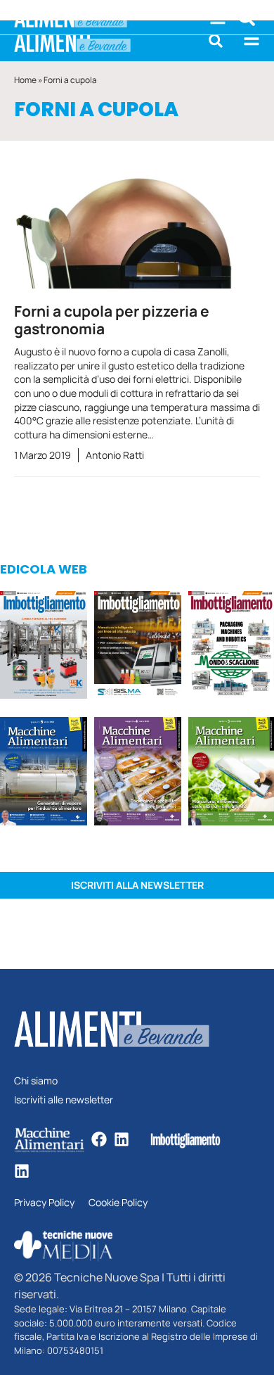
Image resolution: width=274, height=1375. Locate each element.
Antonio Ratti (115, 455)
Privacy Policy (44, 1203)
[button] (215, 40)
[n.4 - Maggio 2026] (137, 647)
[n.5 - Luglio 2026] (43, 647)
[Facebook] (99, 1139)
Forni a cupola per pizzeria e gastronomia (111, 319)
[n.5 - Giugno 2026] (43, 773)
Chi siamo (36, 1081)
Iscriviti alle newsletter (63, 1100)
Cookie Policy (118, 1203)
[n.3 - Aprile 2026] (231, 647)
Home (25, 80)
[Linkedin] (121, 1139)
